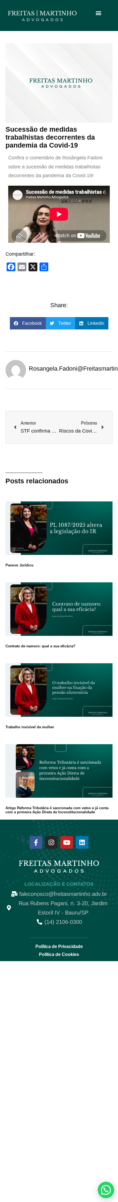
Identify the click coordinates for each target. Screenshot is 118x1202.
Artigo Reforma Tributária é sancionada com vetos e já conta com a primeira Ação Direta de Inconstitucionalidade (56, 810)
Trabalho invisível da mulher (29, 727)
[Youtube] (66, 842)
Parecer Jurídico (19, 565)
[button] (98, 12)
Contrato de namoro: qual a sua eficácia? (40, 646)
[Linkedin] (82, 842)
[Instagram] (51, 842)
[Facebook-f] (36, 842)
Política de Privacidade (59, 946)
